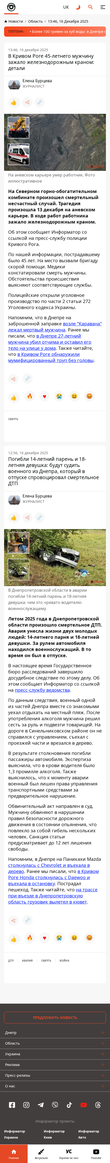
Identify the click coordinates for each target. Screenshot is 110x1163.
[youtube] (84, 1105)
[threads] (98, 1105)
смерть (13, 419)
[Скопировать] (40, 102)
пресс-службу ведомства (42, 690)
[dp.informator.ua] (11, 7)
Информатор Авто (88, 1134)
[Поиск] (90, 7)
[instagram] (26, 1105)
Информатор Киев (54, 1134)
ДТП (11, 960)
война (64, 960)
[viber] (55, 1105)
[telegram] (41, 1105)
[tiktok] (69, 1105)
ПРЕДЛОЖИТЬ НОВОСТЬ (55, 1017)
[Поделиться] (27, 102)
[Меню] (103, 7)
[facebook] (12, 1105)
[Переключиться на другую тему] (78, 7)
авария (27, 960)
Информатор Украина (14, 1134)
